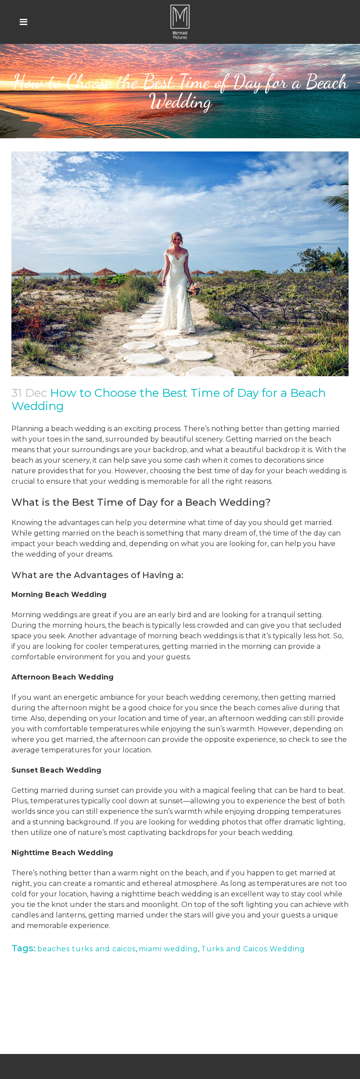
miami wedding (168, 949)
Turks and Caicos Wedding (253, 949)
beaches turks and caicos (86, 949)
